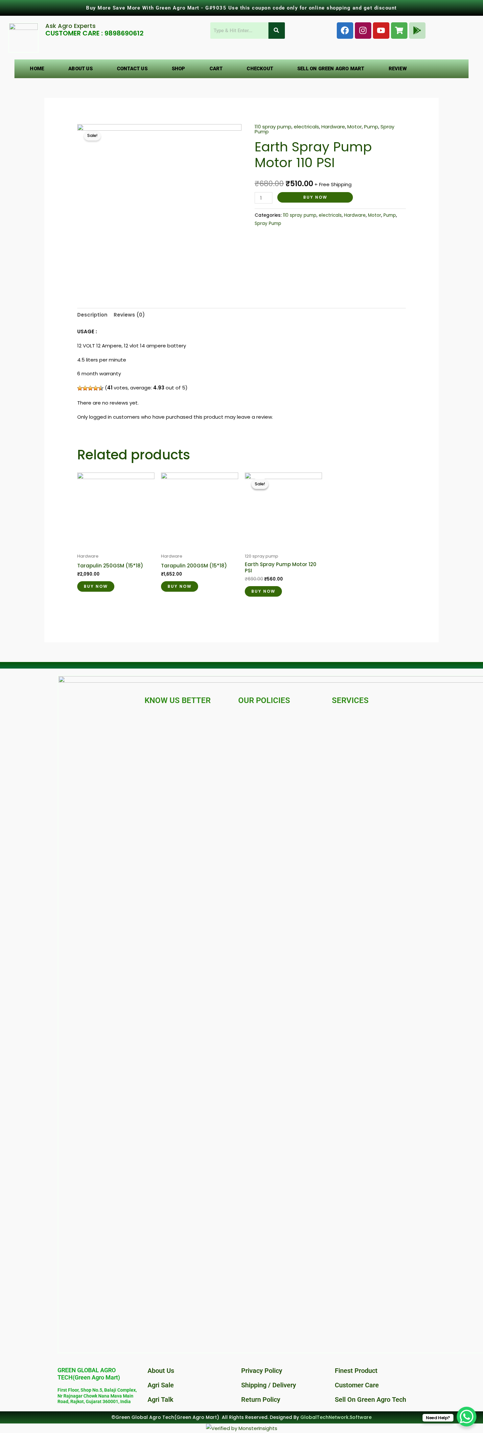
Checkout (260, 69)
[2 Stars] (85, 388)
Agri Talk (160, 1399)
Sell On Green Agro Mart (330, 69)
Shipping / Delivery (268, 1385)
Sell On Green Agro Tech (370, 1399)
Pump (371, 126)
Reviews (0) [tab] (129, 314)
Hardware (333, 126)
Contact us (132, 69)
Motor (354, 126)
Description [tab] (92, 314)
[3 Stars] (90, 388)
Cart (216, 69)
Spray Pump (268, 223)
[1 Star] (79, 388)
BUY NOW (315, 197)
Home (37, 69)
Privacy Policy (261, 1371)
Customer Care (357, 1385)
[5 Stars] (101, 388)
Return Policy (260, 1399)
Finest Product (356, 1371)
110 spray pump (273, 126)
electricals (306, 126)
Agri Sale (161, 1385)
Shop (178, 69)
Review (398, 69)
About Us (80, 69)
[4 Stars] (95, 388)
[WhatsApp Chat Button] (466, 1416)
